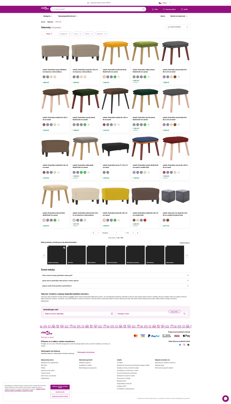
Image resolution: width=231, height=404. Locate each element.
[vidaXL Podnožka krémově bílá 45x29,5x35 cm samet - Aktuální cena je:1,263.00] (55, 196)
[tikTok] (188, 345)
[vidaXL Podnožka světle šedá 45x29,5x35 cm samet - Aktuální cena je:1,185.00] (85, 148)
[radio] (44, 76)
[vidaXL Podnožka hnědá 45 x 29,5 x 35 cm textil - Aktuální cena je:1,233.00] (115, 100)
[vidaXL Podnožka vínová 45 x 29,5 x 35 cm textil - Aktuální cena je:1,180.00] (175, 148)
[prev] (98, 233)
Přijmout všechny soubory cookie (60, 387)
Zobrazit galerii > (185, 243)
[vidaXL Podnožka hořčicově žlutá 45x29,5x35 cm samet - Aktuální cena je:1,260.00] (115, 53)
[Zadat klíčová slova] (143, 9)
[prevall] (93, 233)
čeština (165, 3)
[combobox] (98, 9)
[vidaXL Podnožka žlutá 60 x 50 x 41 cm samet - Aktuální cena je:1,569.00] (115, 196)
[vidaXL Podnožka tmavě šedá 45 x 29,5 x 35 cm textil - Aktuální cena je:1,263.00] (175, 100)
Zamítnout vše (60, 392)
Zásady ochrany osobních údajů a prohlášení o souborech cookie (25, 390)
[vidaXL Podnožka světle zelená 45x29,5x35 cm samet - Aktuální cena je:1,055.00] (145, 53)
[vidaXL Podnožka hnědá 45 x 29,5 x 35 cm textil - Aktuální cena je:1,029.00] (55, 100)
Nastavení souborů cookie (126, 376)
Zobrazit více (45, 301)
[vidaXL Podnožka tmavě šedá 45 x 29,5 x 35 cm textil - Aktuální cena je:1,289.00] (175, 53)
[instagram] (184, 345)
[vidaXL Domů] (45, 8)
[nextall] (137, 233)
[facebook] (180, 345)
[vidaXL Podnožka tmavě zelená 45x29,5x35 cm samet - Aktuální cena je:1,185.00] (145, 100)
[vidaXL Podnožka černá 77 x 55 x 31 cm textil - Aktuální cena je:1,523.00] (115, 148)
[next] (133, 233)
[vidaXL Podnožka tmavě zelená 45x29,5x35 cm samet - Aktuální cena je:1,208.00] (85, 100)
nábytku (71, 297)
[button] (56, 255)
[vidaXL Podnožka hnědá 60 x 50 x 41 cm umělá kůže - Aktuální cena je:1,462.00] (145, 196)
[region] (37, 392)
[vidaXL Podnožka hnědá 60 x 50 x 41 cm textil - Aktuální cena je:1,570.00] (55, 148)
